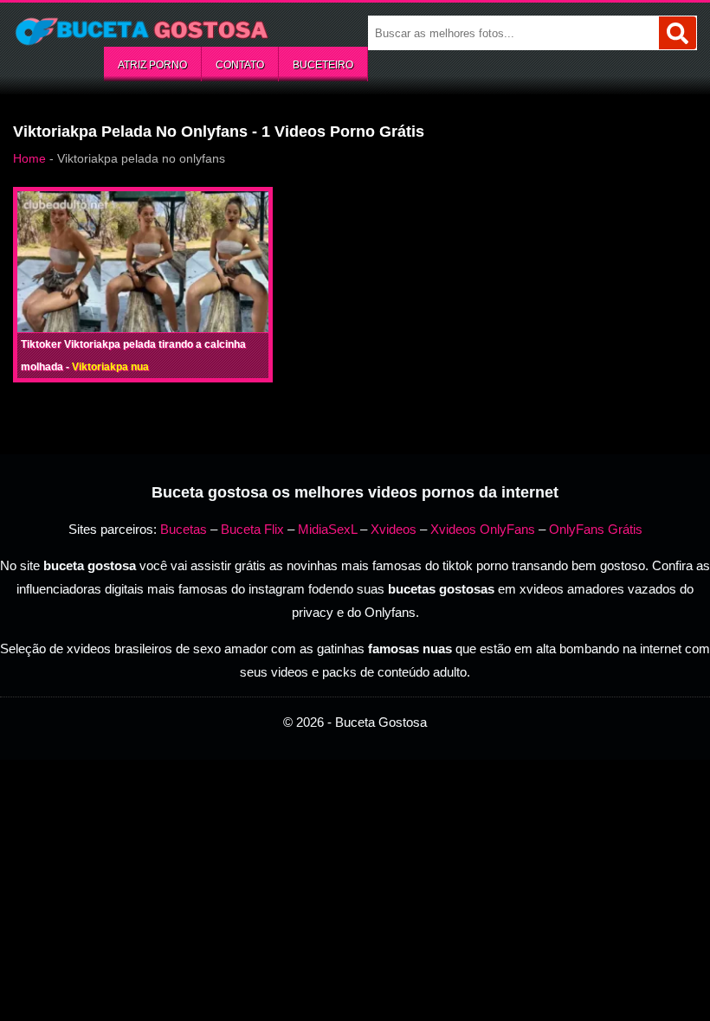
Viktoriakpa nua (110, 367)
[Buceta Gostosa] (143, 31)
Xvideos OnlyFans (482, 529)
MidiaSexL (327, 529)
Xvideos (393, 529)
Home (29, 158)
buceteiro (323, 65)
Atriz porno (152, 65)
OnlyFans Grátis (595, 529)
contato (240, 65)
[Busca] (677, 32)
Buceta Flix (252, 529)
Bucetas (183, 529)
